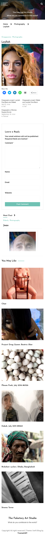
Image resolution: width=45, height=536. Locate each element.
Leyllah (6, 42)
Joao (5, 225)
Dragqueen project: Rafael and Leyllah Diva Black (31, 101)
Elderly (6, 220)
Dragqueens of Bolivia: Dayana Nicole (9, 111)
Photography (17, 37)
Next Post (7, 215)
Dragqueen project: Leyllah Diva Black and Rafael (11, 101)
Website (8, 193)
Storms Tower (8, 508)
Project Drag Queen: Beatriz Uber (17, 345)
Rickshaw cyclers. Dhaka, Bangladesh (18, 467)
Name (7, 172)
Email (7, 182)
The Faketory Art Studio (22, 12)
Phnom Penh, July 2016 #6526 (15, 385)
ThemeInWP (22, 533)
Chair (4, 304)
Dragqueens (6, 37)
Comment (9, 143)
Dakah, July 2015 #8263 (12, 426)
